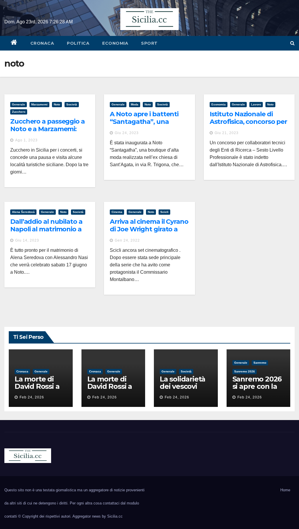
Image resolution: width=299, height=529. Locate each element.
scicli (164, 212)
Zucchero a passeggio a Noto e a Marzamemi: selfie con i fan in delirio (47, 129)
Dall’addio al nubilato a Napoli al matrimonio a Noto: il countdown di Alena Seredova (46, 233)
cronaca (42, 43)
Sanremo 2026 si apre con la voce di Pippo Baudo (257, 390)
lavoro (256, 104)
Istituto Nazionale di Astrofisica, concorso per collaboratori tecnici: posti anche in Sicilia (248, 125)
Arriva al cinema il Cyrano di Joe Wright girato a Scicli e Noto (149, 229)
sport (149, 43)
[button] (292, 43)
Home (285, 490)
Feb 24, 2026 (32, 397)
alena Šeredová (23, 212)
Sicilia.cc (115, 516)
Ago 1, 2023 (26, 140)
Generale (18, 104)
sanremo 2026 (244, 371)
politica (78, 43)
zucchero (18, 111)
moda (134, 104)
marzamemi (39, 104)
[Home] (14, 43)
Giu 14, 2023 (27, 240)
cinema (117, 212)
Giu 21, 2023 (227, 133)
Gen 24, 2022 (127, 240)
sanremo (259, 362)
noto (57, 104)
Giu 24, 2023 (127, 133)
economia (115, 43)
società (71, 104)
